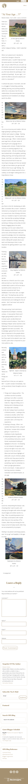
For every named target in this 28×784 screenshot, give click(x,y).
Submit (23, 697)
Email (4, 629)
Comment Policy (6, 752)
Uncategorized (7, 573)
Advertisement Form (7, 754)
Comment (5, 598)
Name (4, 620)
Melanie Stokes (6, 667)
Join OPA (23, 1)
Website (4, 638)
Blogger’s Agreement (7, 756)
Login (17, 1)
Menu (25, 5)
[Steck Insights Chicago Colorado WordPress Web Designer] (14, 779)
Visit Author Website (7, 683)
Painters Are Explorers (13, 732)
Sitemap (4, 758)
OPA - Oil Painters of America (3, 5)
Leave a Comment (21, 18)
